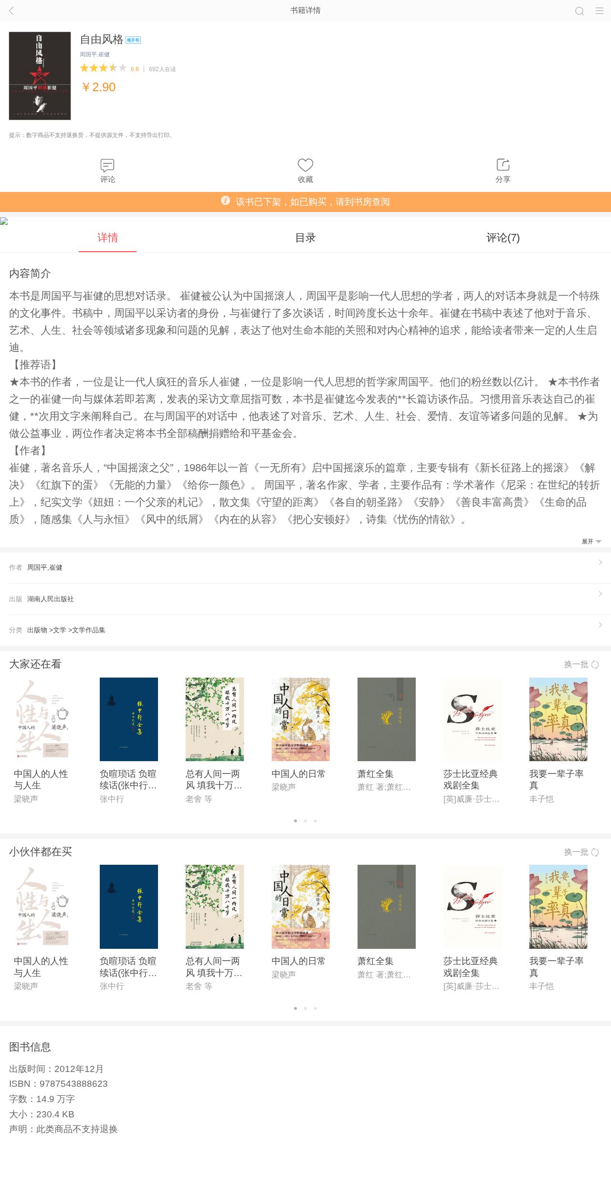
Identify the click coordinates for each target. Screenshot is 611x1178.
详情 (107, 238)
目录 (305, 238)
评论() (503, 238)
